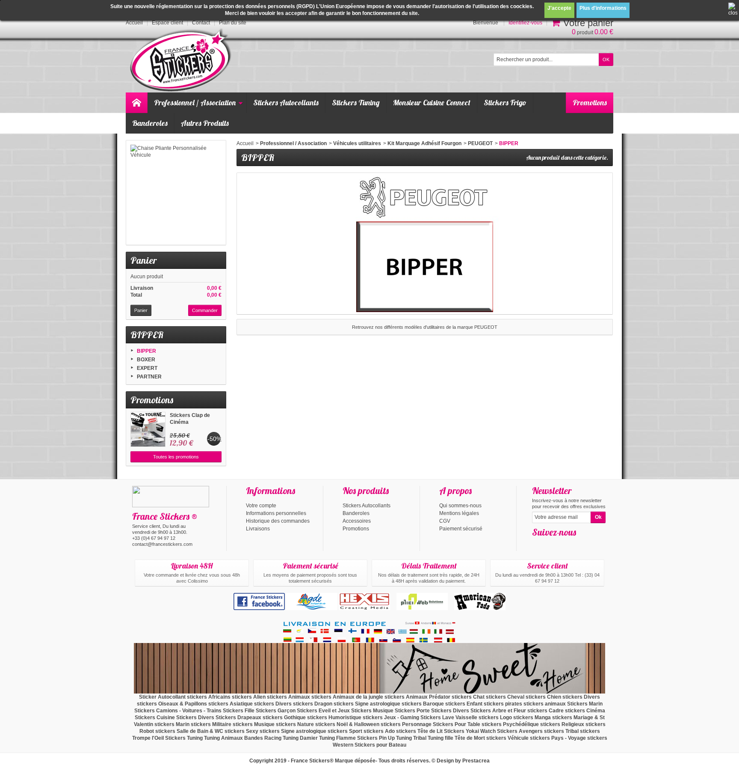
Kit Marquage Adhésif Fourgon (424, 143)
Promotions (590, 102)
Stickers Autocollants (286, 102)
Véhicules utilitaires (357, 143)
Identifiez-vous (525, 23)
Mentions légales (459, 513)
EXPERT (147, 368)
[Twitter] (552, 545)
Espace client (167, 23)
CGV (444, 521)
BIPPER (146, 351)
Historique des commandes (278, 521)
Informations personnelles (276, 513)
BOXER (146, 360)
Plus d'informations (603, 8)
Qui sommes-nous (460, 506)
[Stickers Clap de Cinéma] (148, 429)
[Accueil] (136, 102)
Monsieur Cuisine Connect (431, 102)
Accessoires (357, 521)
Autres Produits (205, 123)
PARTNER (149, 377)
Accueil (245, 143)
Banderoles (150, 123)
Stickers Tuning (356, 102)
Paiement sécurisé (460, 529)
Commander (205, 310)
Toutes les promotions (176, 456)
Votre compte (261, 506)
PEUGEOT (480, 143)
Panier (143, 260)
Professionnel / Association (195, 102)
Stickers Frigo (505, 102)
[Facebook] (538, 545)
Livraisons (258, 529)
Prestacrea (476, 761)
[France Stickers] (182, 60)
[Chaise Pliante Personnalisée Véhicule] (176, 193)
